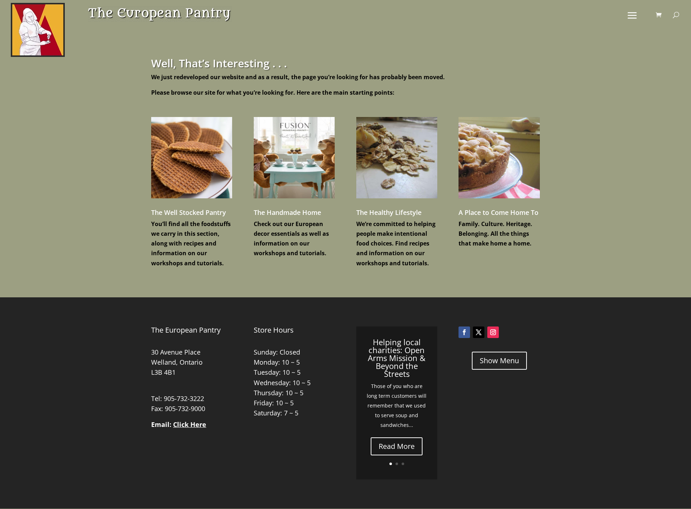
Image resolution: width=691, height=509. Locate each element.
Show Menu (499, 360)
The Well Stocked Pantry (188, 212)
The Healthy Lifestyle (388, 212)
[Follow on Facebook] (464, 332)
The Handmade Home (287, 212)
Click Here (189, 424)
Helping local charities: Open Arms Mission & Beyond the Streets (396, 358)
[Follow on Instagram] (493, 332)
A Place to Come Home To (498, 212)
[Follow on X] (478, 332)
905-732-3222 (184, 398)
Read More (397, 446)
